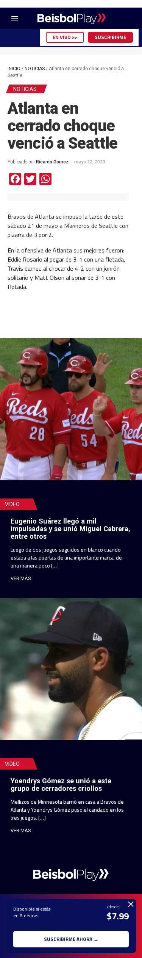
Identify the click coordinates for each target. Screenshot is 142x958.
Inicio (14, 68)
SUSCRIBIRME (110, 37)
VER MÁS (21, 578)
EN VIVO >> (65, 37)
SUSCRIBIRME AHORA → (71, 939)
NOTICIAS (35, 68)
